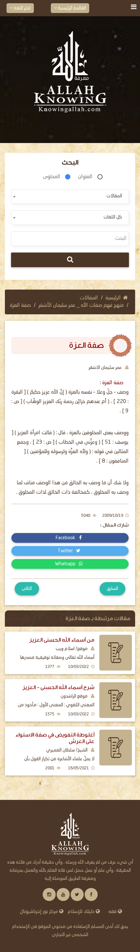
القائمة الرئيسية (71, 8)
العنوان (85, 176)
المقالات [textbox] (114, 196)
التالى (27, 588)
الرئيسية (113, 298)
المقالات (89, 298)
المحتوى (51, 176)
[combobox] (70, 196)
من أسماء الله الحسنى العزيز (61, 640)
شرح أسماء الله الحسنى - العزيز (58, 687)
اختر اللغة (22, 8)
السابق (112, 588)
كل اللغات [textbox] (113, 217)
